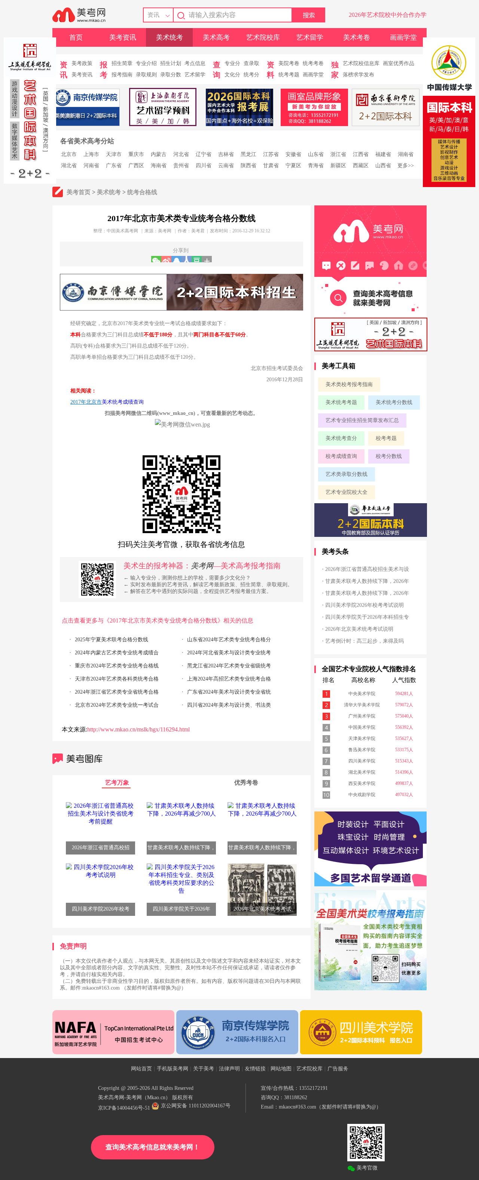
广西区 (136, 165)
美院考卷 (288, 63)
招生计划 (170, 63)
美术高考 (216, 37)
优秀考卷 (246, 782)
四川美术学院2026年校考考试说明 (364, 605)
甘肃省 (271, 165)
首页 (76, 37)
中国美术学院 (361, 727)
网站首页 (141, 1069)
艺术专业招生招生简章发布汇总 (362, 420)
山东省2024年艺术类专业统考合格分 (229, 639)
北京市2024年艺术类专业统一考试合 (117, 705)
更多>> (405, 165)
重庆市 (136, 154)
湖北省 (69, 165)
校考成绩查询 (341, 456)
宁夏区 (293, 165)
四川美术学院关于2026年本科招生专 (367, 617)
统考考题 (288, 74)
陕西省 (248, 165)
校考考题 (386, 438)
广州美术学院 (361, 716)
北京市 (69, 154)
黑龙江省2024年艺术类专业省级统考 (229, 666)
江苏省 (271, 154)
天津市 (114, 154)
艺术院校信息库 (361, 63)
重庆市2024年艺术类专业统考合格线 (117, 666)
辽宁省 (203, 154)
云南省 (226, 165)
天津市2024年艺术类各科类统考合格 (117, 679)
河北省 (181, 154)
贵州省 (181, 165)
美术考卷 (356, 37)
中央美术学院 (361, 693)
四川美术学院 (361, 761)
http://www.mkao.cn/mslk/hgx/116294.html (138, 729)
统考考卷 (313, 63)
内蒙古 (159, 154)
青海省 (316, 165)
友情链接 (255, 1069)
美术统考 (169, 37)
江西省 (361, 154)
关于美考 (203, 1069)
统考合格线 (142, 192)
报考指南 (122, 74)
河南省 (91, 165)
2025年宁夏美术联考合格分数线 (111, 639)
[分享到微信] (156, 259)
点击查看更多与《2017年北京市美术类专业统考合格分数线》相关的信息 (157, 620)
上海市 (91, 154)
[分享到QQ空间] (176, 259)
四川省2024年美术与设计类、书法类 (229, 705)
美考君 (198, 230)
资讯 (153, 15)
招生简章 (122, 63)
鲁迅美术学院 (361, 749)
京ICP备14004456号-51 (124, 1108)
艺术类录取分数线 (346, 474)
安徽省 (293, 154)
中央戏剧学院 (361, 794)
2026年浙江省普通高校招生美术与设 (367, 569)
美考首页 (79, 192)
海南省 (159, 165)
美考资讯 (122, 37)
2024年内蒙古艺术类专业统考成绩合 (117, 652)
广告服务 (337, 1069)
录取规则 (146, 74)
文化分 (232, 74)
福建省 (383, 154)
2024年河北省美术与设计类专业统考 (229, 652)
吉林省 (226, 154)
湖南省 (406, 154)
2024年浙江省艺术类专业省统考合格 (117, 692)
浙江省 (338, 154)
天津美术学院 (361, 738)
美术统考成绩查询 (123, 402)
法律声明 (229, 1069)
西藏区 (361, 165)
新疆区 (338, 165)
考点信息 (194, 63)
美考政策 (81, 63)
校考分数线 (389, 456)
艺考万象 (117, 782)
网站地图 (281, 1069)
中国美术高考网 (122, 230)
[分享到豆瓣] (197, 259)
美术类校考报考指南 (349, 384)
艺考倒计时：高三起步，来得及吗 (364, 641)
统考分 (251, 74)
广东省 (114, 165)
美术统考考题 (341, 402)
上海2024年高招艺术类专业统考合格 (229, 679)
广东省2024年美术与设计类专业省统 (229, 692)
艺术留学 (309, 37)
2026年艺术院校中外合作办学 (388, 15)
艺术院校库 (263, 37)
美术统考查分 (341, 438)
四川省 (203, 165)
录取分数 (170, 74)
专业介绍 (146, 63)
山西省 (383, 165)
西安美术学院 (361, 783)
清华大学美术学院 (362, 704)
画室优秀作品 (398, 63)
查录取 (251, 63)
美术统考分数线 (394, 402)
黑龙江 (248, 154)
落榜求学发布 (358, 74)
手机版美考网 (172, 1069)
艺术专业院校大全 (346, 492)
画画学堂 (403, 37)
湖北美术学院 (361, 772)
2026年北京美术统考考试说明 (359, 629)
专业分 (232, 63)
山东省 (316, 154)
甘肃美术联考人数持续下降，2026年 (367, 581)
